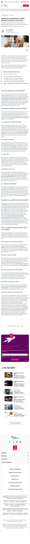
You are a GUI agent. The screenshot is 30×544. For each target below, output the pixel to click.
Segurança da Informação (15, 482)
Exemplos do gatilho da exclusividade (13, 79)
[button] (1, 5)
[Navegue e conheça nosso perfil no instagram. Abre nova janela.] (13, 442)
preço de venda (23, 265)
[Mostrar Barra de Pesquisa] (21, 6)
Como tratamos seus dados (15, 489)
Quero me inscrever (15, 359)
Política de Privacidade (15, 469)
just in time (24, 313)
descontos (14, 146)
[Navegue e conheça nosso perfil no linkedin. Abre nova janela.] (20, 442)
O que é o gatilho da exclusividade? (12, 76)
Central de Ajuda (15, 475)
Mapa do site (15, 479)
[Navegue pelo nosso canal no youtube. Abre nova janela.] (16, 442)
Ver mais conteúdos (15, 423)
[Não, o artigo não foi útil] (22, 326)
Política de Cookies (15, 485)
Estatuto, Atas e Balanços (15, 472)
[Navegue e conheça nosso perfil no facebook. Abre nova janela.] (9, 442)
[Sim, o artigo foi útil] (18, 326)
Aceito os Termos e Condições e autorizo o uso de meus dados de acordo (15, 356)
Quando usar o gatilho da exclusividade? (14, 81)
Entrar (26, 5)
